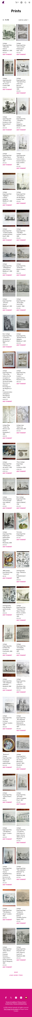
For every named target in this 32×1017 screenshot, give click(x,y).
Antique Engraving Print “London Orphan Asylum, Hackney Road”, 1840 (7, 232)
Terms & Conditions (11, 1002)
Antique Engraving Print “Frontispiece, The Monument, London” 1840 (21, 195)
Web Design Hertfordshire (11, 1009)
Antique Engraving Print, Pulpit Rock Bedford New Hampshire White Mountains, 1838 (7, 537)
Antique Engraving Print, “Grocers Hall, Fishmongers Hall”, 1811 (21, 46)
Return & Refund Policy (20, 1004)
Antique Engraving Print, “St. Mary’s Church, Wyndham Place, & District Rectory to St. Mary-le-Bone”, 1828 (7, 873)
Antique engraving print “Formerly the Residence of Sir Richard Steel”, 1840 (7, 121)
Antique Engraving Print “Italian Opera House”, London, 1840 (7, 157)
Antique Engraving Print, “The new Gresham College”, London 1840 (7, 720)
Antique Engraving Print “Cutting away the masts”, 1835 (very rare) (7, 465)
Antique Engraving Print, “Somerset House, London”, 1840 (21, 267)
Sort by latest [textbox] (23, 20)
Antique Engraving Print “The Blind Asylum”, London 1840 (21, 232)
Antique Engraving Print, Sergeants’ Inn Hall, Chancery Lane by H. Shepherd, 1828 (21, 951)
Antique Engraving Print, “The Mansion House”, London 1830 (7, 831)
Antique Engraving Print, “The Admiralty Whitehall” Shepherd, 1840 (7, 682)
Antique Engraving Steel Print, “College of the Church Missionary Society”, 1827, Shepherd (21, 759)
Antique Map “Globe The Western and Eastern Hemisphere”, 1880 (6, 429)
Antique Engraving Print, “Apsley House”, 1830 (7, 795)
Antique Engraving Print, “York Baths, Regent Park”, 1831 (21, 647)
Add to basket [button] (7, 54)
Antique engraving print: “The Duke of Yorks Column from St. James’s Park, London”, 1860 (21, 159)
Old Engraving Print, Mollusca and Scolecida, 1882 (7, 608)
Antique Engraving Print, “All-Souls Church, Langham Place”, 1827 (21, 796)
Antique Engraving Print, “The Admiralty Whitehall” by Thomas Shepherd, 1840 (21, 871)
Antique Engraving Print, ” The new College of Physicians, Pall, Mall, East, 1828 (21, 683)
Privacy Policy (22, 1002)
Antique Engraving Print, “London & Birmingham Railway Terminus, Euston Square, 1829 (21, 914)
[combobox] (21, 20)
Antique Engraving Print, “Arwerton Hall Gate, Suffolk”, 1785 (7, 500)
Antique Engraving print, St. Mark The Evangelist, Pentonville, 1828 (7, 647)
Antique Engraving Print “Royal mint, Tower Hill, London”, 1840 (21, 302)
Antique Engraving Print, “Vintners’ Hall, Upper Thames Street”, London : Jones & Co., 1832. (21, 611)
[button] (16, 2)
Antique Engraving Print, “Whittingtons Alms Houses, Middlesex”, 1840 (7, 267)
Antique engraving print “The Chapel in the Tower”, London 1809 (7, 81)
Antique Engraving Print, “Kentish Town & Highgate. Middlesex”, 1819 (21, 337)
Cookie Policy (9, 1004)
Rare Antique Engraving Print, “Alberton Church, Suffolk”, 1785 (21, 500)
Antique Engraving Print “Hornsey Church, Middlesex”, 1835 (7, 302)
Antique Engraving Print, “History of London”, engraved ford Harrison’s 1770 (21, 375)
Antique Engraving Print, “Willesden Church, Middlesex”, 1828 (7, 46)
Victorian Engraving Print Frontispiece (21, 533)
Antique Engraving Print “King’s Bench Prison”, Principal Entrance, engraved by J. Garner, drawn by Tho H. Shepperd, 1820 (7, 955)
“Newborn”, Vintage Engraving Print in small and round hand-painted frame (7, 758)
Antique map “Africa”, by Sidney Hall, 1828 (21, 427)
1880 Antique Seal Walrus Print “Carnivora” (7, 572)
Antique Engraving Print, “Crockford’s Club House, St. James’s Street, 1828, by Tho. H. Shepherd (21, 833)
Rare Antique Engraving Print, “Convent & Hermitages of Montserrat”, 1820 (7, 338)
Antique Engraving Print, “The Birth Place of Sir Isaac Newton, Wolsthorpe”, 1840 (21, 83)
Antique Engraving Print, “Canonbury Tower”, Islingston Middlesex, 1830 (21, 121)
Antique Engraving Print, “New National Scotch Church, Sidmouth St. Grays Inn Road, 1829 (21, 721)
